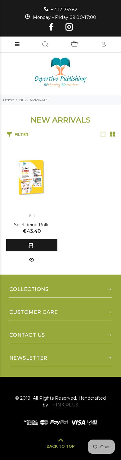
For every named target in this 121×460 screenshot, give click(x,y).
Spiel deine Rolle (32, 225)
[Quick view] (32, 259)
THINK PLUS (64, 405)
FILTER (21, 134)
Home (8, 100)
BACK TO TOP (61, 446)
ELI (32, 215)
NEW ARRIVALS (33, 100)
